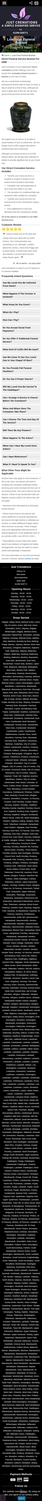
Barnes (11, 644)
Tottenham (13, 824)
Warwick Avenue (30, 1379)
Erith (38, 840)
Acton (37, 622)
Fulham (22, 875)
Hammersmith (10, 917)
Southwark (28, 1010)
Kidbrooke (20, 1026)
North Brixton (17, 1148)
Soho (24, 1245)
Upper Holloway (28, 892)
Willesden (6, 927)
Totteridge (20, 895)
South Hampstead (31, 962)
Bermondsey (10, 673)
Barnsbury (7, 648)
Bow (5, 641)
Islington (33, 795)
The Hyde (32, 981)
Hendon (32, 920)
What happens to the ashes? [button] (18, 438)
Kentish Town (7, 952)
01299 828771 (20, 32)
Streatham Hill (21, 1225)
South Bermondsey (30, 1119)
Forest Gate (19, 664)
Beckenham (21, 660)
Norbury (26, 1145)
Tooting (17, 1312)
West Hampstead (24, 965)
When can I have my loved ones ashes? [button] (20, 447)
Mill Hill (29, 969)
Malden (5, 1107)
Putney (34, 1190)
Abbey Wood (14, 622)
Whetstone (8, 898)
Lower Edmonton (12, 843)
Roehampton (24, 1200)
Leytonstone (20, 686)
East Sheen (18, 837)
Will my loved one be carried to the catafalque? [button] (20, 388)
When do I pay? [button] (11, 312)
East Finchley (18, 802)
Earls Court (32, 1241)
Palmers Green (32, 859)
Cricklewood (18, 792)
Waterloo (13, 1013)
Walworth (28, 1132)
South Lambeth (32, 1254)
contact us (29, 559)
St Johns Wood (30, 972)
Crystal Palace (31, 802)
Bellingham (32, 667)
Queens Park (8, 962)
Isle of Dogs (9, 699)
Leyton (18, 683)
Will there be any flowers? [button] (17, 430)
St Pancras (34, 798)
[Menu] (4, 3)
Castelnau (18, 744)
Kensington (23, 1013)
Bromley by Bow (24, 641)
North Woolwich (29, 721)
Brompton (35, 702)
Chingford (17, 648)
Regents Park (32, 1196)
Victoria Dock (20, 725)
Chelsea (7, 750)
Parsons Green (10, 1174)
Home (6, 55)
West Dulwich (9, 1389)
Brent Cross (33, 693)
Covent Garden (28, 789)
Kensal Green (34, 988)
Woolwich (31, 728)
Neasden (21, 924)
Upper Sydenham (10, 1200)
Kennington (35, 1007)
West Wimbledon (20, 1363)
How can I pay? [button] (11, 320)
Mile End (27, 625)
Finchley (24, 805)
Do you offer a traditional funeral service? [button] (20, 340)
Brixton (36, 696)
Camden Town (24, 734)
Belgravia (13, 667)
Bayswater (33, 657)
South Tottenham (9, 1261)
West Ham (35, 644)
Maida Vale (23, 1103)
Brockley (33, 699)
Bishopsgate (27, 683)
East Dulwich (10, 827)
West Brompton (30, 1286)
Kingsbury (14, 981)
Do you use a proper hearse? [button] (18, 379)
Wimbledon (8, 1341)
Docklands (18, 718)
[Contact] (36, 4)
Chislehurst (15, 757)
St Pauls (31, 1225)
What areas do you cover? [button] (16, 304)
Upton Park (32, 1338)
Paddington (23, 959)
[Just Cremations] (21, 17)
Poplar (4, 644)
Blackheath (31, 686)
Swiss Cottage (17, 943)
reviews (15, 271)
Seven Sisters (12, 869)
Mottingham (11, 1068)
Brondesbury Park (29, 709)
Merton (17, 1113)
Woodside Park (9, 859)
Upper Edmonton (29, 882)
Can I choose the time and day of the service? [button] (21, 421)
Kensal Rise (20, 991)
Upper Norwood (31, 1155)
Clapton (7, 654)
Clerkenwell (16, 747)
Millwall (26, 699)
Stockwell (27, 1280)
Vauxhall (5, 1273)
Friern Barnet (31, 850)
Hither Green (10, 965)
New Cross (24, 1100)
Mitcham (5, 1123)
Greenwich (27, 888)
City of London (10, 625)
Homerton (14, 680)
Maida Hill (34, 1100)
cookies (23, 1491)
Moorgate (32, 760)
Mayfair (31, 1110)
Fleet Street (21, 782)
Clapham (8, 776)
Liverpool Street (12, 760)
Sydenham (20, 1196)
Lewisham (6, 1030)
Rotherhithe (8, 1119)
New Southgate (24, 853)
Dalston (31, 670)
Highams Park (11, 959)
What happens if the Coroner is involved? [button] (19, 295)
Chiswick (23, 760)
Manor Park (8, 693)
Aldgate (5, 622)
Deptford (33, 805)
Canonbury (32, 741)
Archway (14, 638)
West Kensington (19, 1402)
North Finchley (22, 856)
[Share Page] (30, 3)
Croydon (6, 798)
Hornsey (8, 805)
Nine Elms (9, 1145)
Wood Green (10, 850)
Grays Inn (7, 888)
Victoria (13, 1219)
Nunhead (35, 1107)
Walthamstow (11, 734)
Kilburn (34, 956)
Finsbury (34, 747)
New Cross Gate (10, 1103)
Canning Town (12, 705)
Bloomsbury (17, 689)
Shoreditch (10, 628)
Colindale (31, 782)
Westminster (34, 1219)
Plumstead (16, 1139)
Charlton (26, 747)
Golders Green (24, 885)
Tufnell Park (34, 1325)
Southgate (33, 863)
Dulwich (6, 821)
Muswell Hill (25, 847)
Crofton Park (33, 1033)
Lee (34, 1065)
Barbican (12, 641)
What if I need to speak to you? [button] (19, 464)
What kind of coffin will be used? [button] (21, 349)
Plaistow (6, 696)
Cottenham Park (21, 1357)
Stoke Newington (31, 818)
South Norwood (19, 1257)
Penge (6, 1155)
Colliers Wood (15, 786)
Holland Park (9, 975)
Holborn (15, 750)
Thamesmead (31, 1206)
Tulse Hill (17, 1203)
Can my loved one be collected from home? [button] (19, 284)
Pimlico (16, 1180)
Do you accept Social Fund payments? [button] (16, 329)
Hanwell (6, 943)
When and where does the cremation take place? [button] (17, 410)
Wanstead (22, 667)
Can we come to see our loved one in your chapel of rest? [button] (19, 359)
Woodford (22, 741)
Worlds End (26, 1289)
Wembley (8, 994)
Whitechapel (10, 632)
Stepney (25, 628)
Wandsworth (9, 1177)
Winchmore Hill (31, 898)
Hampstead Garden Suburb (15, 940)
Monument (10, 773)
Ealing (22, 821)
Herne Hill (25, 956)
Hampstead (33, 824)
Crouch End (23, 795)
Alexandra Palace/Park (12, 635)
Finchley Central (9, 808)
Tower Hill (17, 776)
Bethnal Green (27, 622)
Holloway (7, 834)
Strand (26, 1293)
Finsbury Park (23, 811)
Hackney (24, 654)
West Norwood (8, 1405)
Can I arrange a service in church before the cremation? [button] (20, 399)
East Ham (10, 660)
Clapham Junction (30, 776)
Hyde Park (9, 991)
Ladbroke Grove (20, 1039)
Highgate (20, 827)
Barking (35, 641)
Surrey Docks (16, 1123)
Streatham (33, 1296)
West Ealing (27, 1389)
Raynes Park (9, 1196)
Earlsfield (23, 824)
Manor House (8, 818)
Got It (21, 1498)
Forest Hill (18, 872)
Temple (25, 786)
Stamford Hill (32, 875)
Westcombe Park (32, 1030)
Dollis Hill (19, 818)
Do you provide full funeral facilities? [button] (17, 369)
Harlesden (28, 943)
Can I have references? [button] (15, 456)
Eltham (22, 840)
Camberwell (14, 712)
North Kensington (29, 1151)
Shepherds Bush (11, 1232)
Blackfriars (9, 686)
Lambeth (6, 1010)
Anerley (36, 635)
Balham (35, 638)
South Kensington (25, 1261)
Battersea (26, 648)
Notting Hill (7, 1158)
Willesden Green (32, 927)
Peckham (23, 1110)
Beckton (24, 657)
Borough (36, 689)
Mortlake (34, 1129)
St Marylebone (22, 911)
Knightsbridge (27, 1036)
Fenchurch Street (18, 770)
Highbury (15, 821)
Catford (7, 747)
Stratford (24, 712)
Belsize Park (22, 670)
